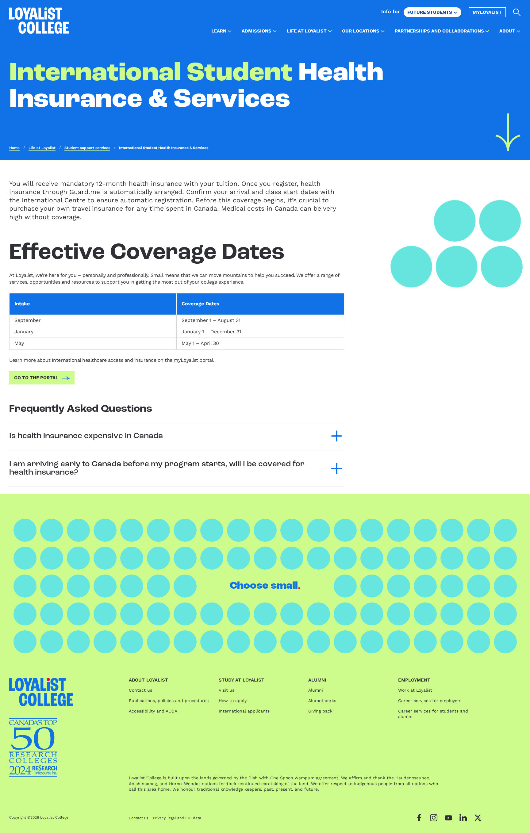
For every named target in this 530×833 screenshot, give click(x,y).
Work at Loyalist (415, 690)
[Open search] (517, 12)
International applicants (244, 711)
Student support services (87, 148)
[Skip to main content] (508, 132)
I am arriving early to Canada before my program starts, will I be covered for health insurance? (157, 468)
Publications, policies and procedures (169, 700)
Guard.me (84, 192)
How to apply (233, 700)
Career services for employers (429, 700)
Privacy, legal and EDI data (177, 818)
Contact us (140, 690)
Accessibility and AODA (153, 711)
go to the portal (36, 377)
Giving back (320, 711)
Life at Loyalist (42, 148)
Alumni (315, 690)
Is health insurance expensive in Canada (86, 436)
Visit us (226, 690)
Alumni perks (322, 700)
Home (14, 148)
